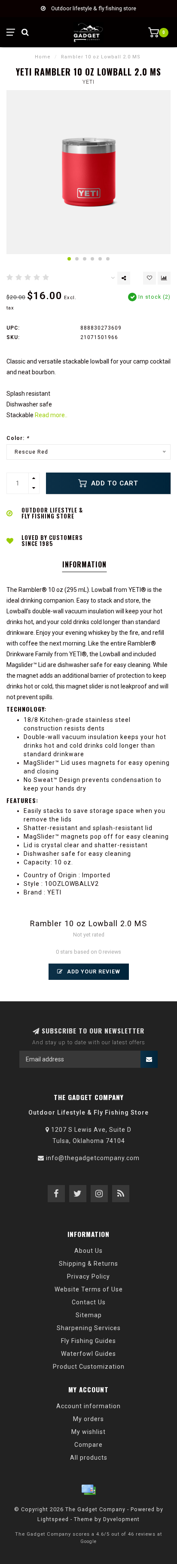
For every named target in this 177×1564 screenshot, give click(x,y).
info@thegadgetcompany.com (93, 1158)
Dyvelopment (121, 1519)
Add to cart (113, 483)
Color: (17, 438)
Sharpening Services (89, 1328)
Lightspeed (53, 1519)
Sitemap (89, 1315)
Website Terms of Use (89, 1289)
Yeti (88, 82)
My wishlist (88, 1431)
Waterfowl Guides (88, 1353)
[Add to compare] (164, 278)
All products (88, 1457)
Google (88, 1541)
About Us (88, 1250)
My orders (88, 1418)
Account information (88, 1406)
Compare (88, 1444)
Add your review (92, 971)
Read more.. (51, 415)
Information (84, 564)
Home (43, 57)
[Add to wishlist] (149, 278)
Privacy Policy (88, 1276)
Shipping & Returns (88, 1263)
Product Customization (89, 1366)
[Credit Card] (88, 1489)
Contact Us (89, 1302)
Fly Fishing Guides (88, 1340)
